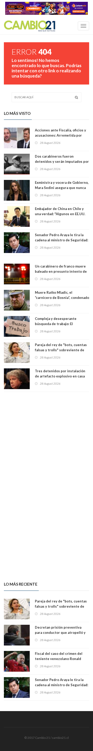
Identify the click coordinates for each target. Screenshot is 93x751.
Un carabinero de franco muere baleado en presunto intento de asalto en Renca (61, 271)
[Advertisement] (46, 437)
